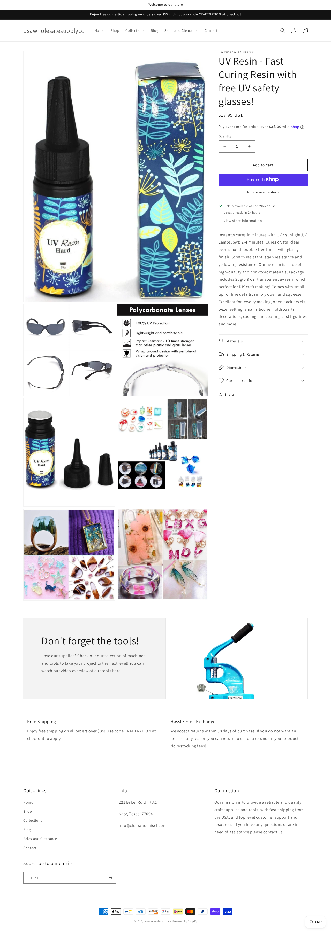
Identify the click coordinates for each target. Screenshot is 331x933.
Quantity (225, 136)
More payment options (263, 192)
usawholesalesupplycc (158, 921)
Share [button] (229, 394)
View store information (243, 220)
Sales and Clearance (40, 838)
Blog (27, 829)
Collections (32, 820)
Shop (27, 811)
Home (28, 802)
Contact (29, 847)
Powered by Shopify (184, 921)
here (116, 670)
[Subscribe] (110, 878)
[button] (282, 30)
